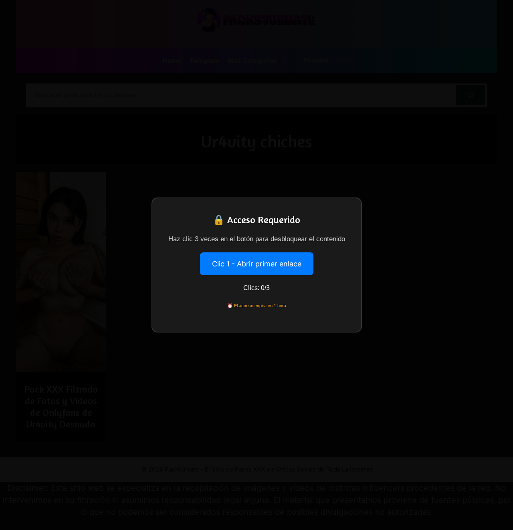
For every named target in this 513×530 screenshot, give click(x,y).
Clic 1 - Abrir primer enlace (256, 264)
